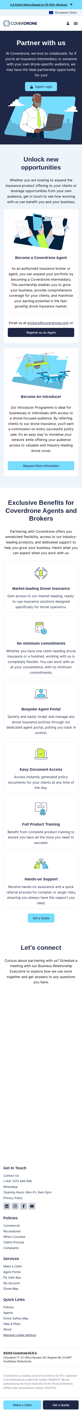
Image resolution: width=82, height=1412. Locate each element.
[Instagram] (15, 1206)
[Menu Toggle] (75, 23)
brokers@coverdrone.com (48, 323)
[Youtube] (32, 1206)
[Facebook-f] (23, 1206)
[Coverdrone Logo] (20, 23)
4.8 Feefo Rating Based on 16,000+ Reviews (38, 4)
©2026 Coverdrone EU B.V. (20, 1352)
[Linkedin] (6, 1206)
